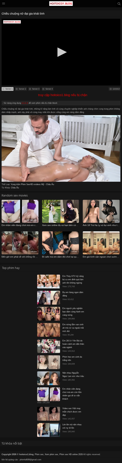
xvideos (37, 184)
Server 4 (49, 89)
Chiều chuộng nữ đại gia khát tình (23, 13)
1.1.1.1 (25, 103)
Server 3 (35, 89)
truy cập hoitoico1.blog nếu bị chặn (62, 95)
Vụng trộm (16, 184)
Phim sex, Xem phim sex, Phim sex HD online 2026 (59, 454)
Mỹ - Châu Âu (47, 184)
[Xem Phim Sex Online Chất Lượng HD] (61, 4)
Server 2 (22, 89)
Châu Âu (15, 187)
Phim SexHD (27, 184)
